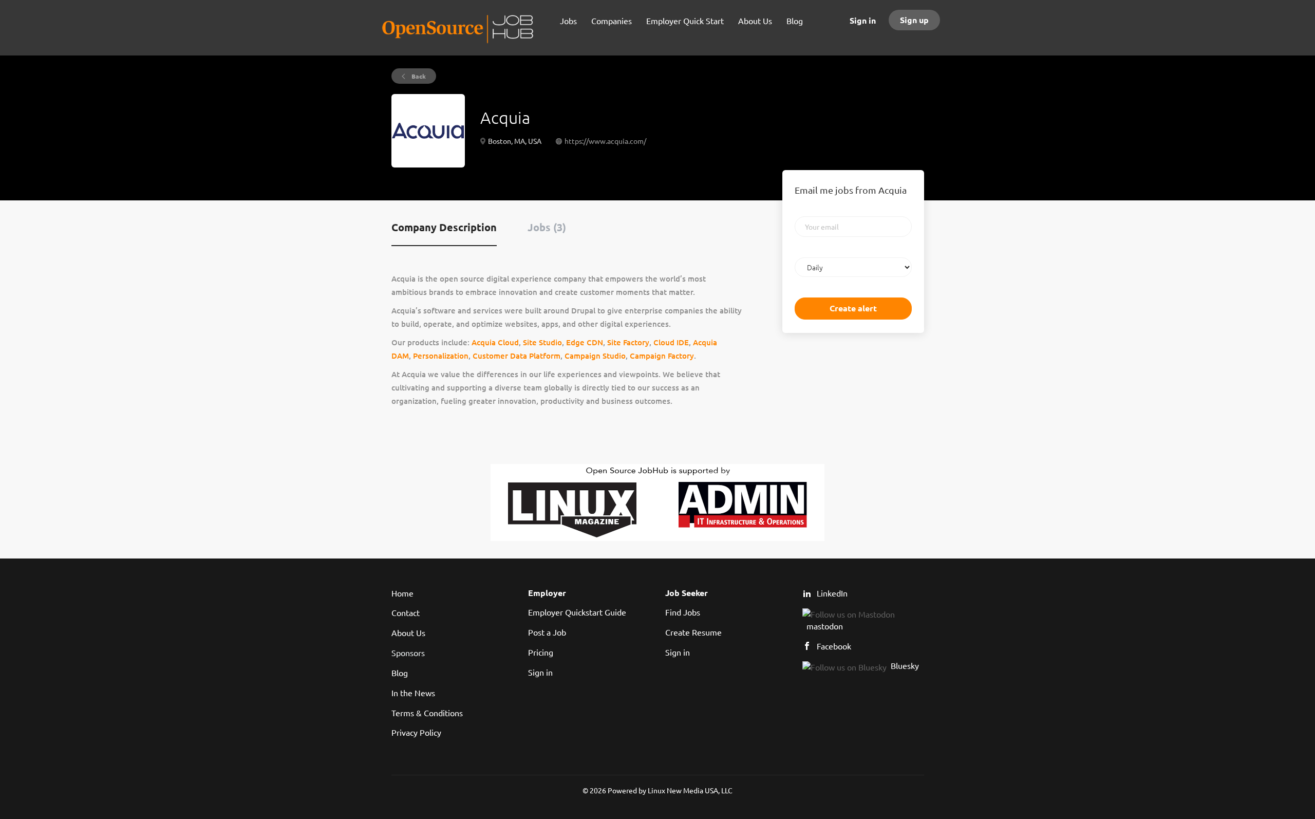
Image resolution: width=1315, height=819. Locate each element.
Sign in (863, 20)
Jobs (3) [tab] (547, 227)
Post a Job (547, 632)
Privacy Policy (416, 732)
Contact (405, 612)
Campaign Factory (662, 355)
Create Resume (693, 632)
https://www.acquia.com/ (605, 140)
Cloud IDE (671, 342)
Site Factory (628, 342)
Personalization (440, 355)
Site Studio (542, 342)
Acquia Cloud (495, 342)
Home (402, 593)
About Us (408, 632)
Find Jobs (682, 612)
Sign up (914, 19)
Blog (399, 672)
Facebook (834, 646)
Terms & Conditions (427, 713)
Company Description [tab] (444, 227)
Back (418, 76)
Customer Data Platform (516, 355)
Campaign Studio (595, 355)
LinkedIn (832, 593)
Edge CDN (584, 342)
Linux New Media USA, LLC (690, 790)
